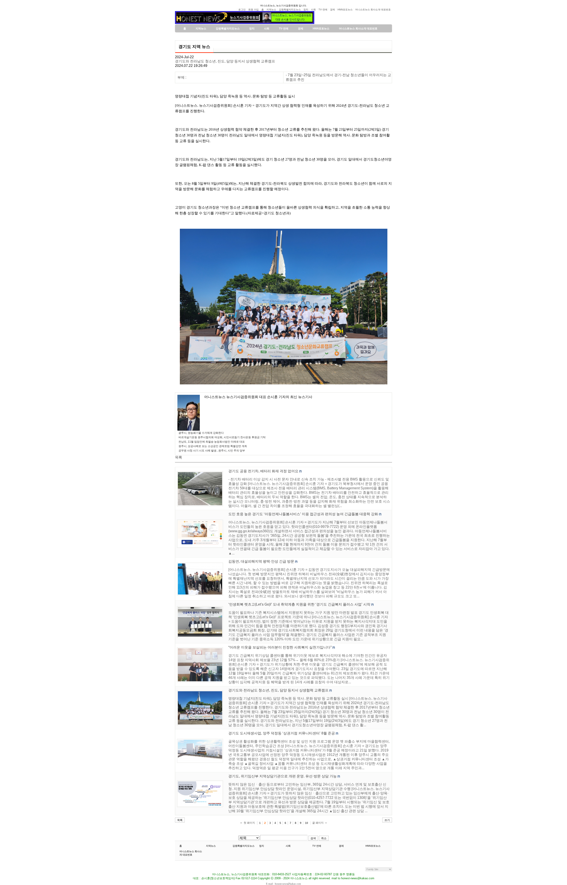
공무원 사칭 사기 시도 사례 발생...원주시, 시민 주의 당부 (212, 450)
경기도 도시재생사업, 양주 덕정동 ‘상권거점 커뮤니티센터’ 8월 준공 (281, 733)
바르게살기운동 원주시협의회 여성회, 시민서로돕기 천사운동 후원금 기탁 (222, 437)
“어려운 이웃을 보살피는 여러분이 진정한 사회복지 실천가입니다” (280, 647)
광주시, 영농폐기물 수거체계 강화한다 (201, 432)
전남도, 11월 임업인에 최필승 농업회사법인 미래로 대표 (212, 441)
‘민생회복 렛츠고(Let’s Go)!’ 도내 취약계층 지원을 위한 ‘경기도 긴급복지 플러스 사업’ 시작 (299, 604)
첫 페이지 (249, 822)
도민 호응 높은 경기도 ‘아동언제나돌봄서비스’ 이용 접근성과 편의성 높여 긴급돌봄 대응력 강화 (303, 514)
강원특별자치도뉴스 (243, 845)
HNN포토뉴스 (373, 845)
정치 (261, 845)
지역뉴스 (211, 845)
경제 (341, 845)
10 (306, 823)
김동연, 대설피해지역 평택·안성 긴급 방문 (261, 561)
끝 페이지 (318, 822)
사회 (288, 845)
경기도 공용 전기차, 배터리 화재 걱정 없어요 (263, 471)
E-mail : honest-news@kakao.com (283, 883)
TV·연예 (316, 845)
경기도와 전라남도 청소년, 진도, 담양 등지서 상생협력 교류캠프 (225, 61)
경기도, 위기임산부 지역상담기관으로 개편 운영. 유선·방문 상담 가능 (282, 776)
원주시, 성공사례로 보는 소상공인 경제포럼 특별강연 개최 (213, 446)
